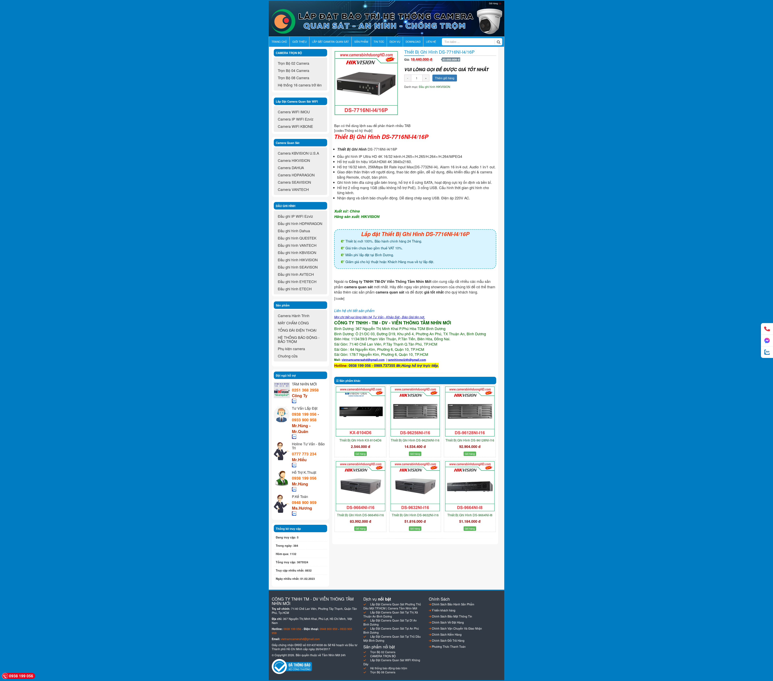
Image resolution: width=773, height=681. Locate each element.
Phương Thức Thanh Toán (448, 647)
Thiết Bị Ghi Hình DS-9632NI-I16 (415, 515)
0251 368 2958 (305, 390)
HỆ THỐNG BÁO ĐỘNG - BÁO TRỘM (298, 339)
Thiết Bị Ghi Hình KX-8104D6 (360, 440)
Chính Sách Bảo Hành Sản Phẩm (452, 604)
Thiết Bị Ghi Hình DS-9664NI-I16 (360, 515)
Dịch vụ (395, 42)
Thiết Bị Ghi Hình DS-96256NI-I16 (415, 440)
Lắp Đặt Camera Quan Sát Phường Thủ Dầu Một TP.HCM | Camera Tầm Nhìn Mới (392, 606)
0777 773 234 (304, 454)
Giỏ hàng (495, 3)
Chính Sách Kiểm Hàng (446, 634)
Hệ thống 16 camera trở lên (300, 84)
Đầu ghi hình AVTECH (296, 274)
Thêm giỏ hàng (444, 78)
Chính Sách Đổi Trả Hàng (447, 640)
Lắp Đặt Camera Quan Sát (330, 42)
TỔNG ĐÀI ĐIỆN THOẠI (297, 330)
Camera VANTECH (293, 189)
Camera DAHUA (291, 167)
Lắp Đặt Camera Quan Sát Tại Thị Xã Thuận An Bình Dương (390, 614)
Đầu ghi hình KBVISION (297, 252)
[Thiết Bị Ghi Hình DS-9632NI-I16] (415, 486)
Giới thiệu (299, 42)
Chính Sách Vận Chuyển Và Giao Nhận (456, 628)
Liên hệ (431, 42)
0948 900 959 (304, 502)
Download (413, 42)
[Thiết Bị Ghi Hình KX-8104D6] (360, 411)
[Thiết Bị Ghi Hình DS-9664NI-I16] (360, 486)
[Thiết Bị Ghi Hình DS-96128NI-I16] (470, 411)
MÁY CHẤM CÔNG (293, 322)
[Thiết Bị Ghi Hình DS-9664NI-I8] (470, 486)
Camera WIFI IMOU (294, 111)
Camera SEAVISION (294, 182)
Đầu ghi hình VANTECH (297, 245)
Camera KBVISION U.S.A (298, 153)
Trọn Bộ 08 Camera (293, 77)
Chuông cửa (288, 355)
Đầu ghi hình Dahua (294, 230)
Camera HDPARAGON (296, 174)
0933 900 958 (304, 420)
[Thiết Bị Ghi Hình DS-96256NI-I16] (415, 411)
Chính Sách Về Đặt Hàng (447, 622)
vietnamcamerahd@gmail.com (300, 639)
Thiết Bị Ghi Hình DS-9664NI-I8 (469, 515)
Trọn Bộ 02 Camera (293, 63)
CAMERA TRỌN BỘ (383, 656)
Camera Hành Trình (293, 315)
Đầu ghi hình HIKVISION (434, 87)
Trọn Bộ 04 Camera (293, 70)
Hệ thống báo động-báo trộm (388, 668)
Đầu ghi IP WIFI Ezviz (295, 216)
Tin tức (379, 42)
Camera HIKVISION (294, 160)
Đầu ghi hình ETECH (295, 288)
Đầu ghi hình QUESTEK (297, 238)
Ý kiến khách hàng (443, 610)
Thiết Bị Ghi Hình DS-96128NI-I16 (469, 440)
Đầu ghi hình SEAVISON (298, 267)
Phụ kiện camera (291, 348)
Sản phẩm (361, 42)
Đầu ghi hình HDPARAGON (300, 223)
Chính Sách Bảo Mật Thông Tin (451, 616)
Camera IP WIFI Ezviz (295, 119)
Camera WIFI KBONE (295, 126)
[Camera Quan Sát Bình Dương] (386, 21)
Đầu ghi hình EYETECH (297, 281)
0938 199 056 (304, 414)
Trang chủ (279, 42)
